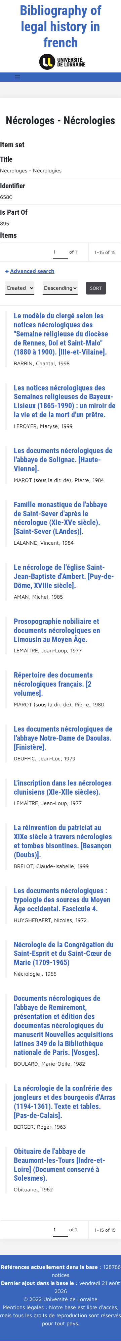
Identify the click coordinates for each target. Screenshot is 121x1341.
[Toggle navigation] (17, 77)
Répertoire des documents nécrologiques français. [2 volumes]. (53, 683)
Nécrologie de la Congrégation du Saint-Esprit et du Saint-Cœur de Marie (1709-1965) (64, 953)
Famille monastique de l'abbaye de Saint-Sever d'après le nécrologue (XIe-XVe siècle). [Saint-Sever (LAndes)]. (60, 518)
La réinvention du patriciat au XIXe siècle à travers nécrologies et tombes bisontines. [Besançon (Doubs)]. (63, 841)
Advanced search (32, 271)
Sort (96, 288)
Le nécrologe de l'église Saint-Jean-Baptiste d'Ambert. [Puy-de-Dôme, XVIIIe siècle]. (64, 576)
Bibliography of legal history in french (61, 27)
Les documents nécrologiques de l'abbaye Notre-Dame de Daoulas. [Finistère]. (63, 738)
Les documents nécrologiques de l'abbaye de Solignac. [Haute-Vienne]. (63, 459)
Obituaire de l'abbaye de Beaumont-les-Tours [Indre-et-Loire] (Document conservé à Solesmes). (59, 1165)
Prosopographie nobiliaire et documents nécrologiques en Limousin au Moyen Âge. (57, 630)
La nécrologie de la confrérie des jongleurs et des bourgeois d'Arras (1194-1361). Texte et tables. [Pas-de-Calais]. (65, 1102)
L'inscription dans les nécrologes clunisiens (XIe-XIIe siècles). (63, 787)
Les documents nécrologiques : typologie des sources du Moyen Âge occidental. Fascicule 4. (62, 899)
